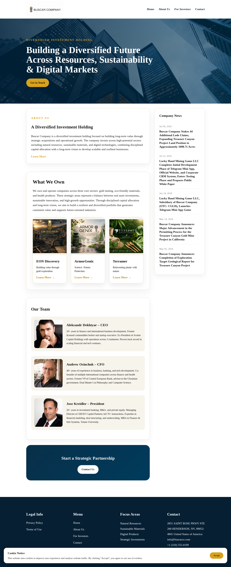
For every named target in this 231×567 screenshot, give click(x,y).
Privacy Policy (34, 522)
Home (150, 9)
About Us (164, 9)
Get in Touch (37, 82)
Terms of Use (34, 529)
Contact (200, 9)
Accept (217, 555)
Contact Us (88, 469)
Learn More (38, 156)
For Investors (182, 9)
